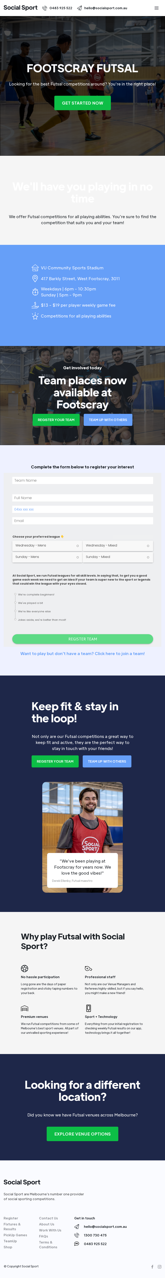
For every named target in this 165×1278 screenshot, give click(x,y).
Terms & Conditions (48, 1244)
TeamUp (10, 1241)
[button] (156, 8)
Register (11, 1218)
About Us (46, 1224)
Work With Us (50, 1230)
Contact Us (48, 1218)
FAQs (43, 1236)
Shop (8, 1247)
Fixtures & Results (12, 1226)
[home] (20, 8)
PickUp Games (15, 1235)
